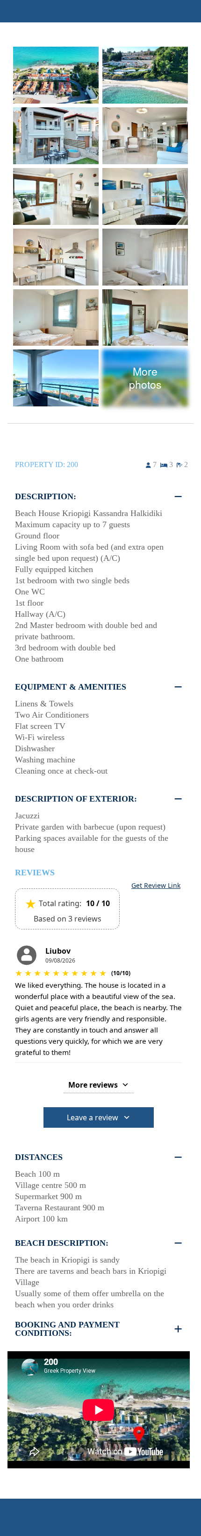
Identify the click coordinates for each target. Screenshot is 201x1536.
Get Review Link (155, 885)
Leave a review (92, 1117)
